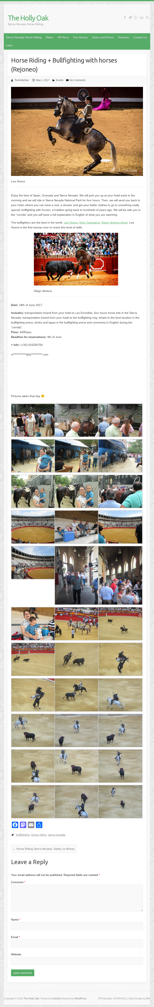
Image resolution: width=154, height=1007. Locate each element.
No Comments (77, 80)
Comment (18, 882)
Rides (49, 37)
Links (9, 45)
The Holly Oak (28, 18)
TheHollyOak (21, 80)
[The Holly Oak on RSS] (147, 17)
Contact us (140, 37)
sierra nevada (56, 834)
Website (16, 954)
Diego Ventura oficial (114, 222)
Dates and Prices (103, 37)
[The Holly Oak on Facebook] (125, 17)
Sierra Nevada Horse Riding (24, 37)
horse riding (38, 834)
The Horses (80, 37)
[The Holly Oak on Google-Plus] (136, 17)
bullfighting (23, 834)
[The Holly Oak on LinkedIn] (141, 17)
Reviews (123, 37)
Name (15, 919)
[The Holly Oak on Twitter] (130, 17)
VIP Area (63, 37)
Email (15, 937)
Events (59, 80)
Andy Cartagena (89, 222)
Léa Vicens (71, 222)
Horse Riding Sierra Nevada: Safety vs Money (44, 848)
